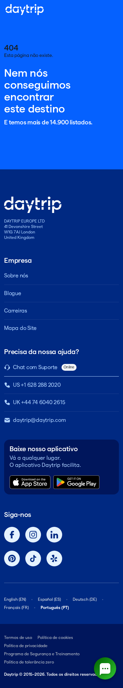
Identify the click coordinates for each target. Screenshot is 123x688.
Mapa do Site (20, 328)
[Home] (24, 9)
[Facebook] (12, 534)
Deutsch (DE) (85, 599)
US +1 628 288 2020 (37, 385)
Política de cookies (55, 637)
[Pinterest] (12, 558)
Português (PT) (55, 607)
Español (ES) (49, 599)
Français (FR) (16, 607)
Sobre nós (16, 275)
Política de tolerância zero (29, 662)
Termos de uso (18, 637)
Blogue (12, 293)
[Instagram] (33, 534)
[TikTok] (33, 558)
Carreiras (15, 311)
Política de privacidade (25, 645)
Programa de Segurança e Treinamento (42, 654)
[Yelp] (54, 558)
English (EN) (15, 599)
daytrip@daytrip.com (39, 420)
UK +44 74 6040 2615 (39, 402)
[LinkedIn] (54, 534)
